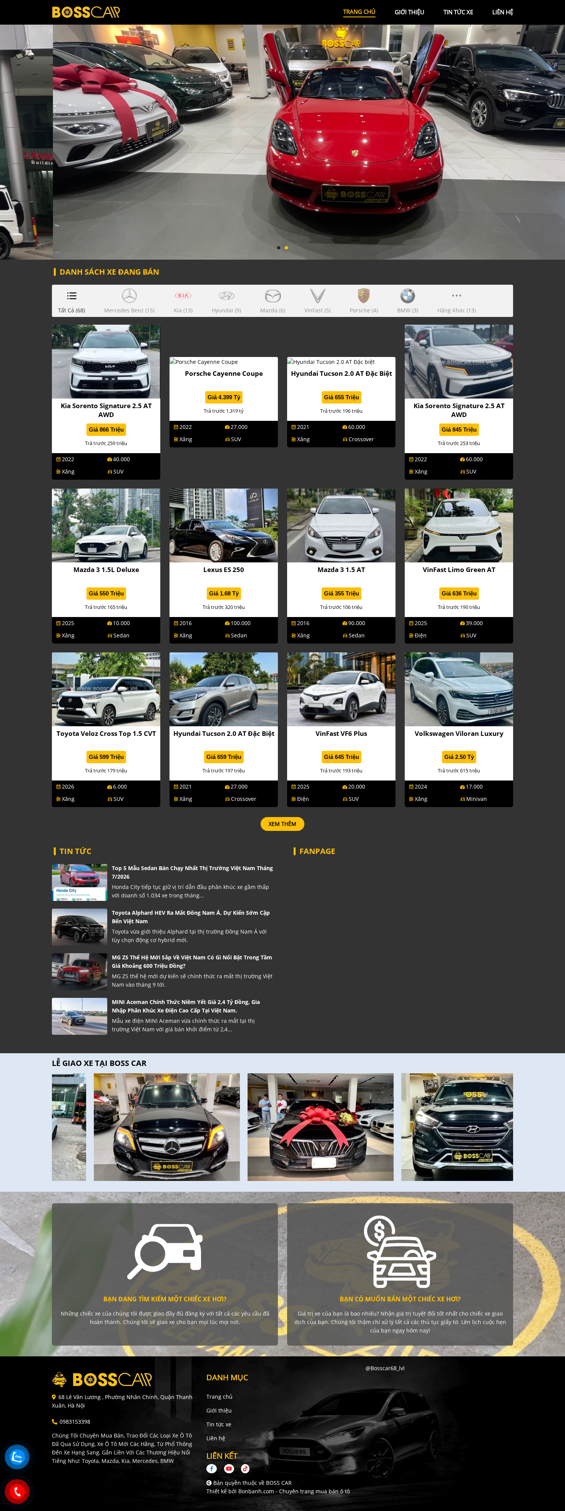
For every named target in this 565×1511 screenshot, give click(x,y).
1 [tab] (278, 248)
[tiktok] (242, 1468)
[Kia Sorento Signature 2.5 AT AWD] (106, 361)
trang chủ (359, 11)
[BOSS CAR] (94, 11)
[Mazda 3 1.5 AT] (341, 524)
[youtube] (229, 1468)
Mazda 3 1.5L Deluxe (106, 569)
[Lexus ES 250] (224, 524)
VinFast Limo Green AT (459, 569)
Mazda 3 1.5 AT (341, 569)
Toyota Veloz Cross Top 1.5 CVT (106, 733)
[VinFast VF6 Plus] (341, 688)
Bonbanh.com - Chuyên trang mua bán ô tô (294, 1491)
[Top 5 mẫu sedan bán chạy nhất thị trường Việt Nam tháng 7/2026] (79, 882)
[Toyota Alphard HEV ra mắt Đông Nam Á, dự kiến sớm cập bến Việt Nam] (79, 927)
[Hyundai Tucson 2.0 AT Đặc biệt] (331, 361)
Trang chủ (219, 1396)
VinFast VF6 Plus (341, 733)
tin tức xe (458, 12)
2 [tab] (286, 248)
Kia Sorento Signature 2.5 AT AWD (106, 410)
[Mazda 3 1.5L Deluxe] (106, 524)
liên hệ (502, 12)
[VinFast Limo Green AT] (459, 524)
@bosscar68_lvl (385, 1368)
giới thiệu (409, 12)
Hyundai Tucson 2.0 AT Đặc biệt (341, 373)
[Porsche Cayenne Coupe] (204, 361)
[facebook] (214, 1468)
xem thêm (282, 823)
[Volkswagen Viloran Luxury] (459, 688)
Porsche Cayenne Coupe (224, 373)
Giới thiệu (219, 1410)
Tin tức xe (218, 1424)
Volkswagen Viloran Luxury (459, 733)
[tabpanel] (282, 130)
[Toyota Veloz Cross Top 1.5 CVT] (106, 688)
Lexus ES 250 (223, 569)
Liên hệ (215, 1438)
